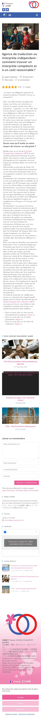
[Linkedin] (3, 9)
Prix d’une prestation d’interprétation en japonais (20, 362)
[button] (10, 15)
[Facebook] (7, 9)
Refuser (20, 703)
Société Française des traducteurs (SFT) (18, 302)
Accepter (20, 697)
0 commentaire (24, 80)
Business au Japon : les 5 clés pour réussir (20, 399)
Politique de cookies (11, 714)
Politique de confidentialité (26, 714)
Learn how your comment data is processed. (20, 490)
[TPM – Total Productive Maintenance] (6, 589)
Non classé (9, 80)
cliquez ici (31, 315)
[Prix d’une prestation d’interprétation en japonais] (6, 578)
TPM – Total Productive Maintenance (20, 426)
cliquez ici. (19, 319)
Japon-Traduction (11, 77)
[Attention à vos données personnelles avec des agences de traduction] (6, 568)
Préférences (20, 709)
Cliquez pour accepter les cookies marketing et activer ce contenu (20, 542)
